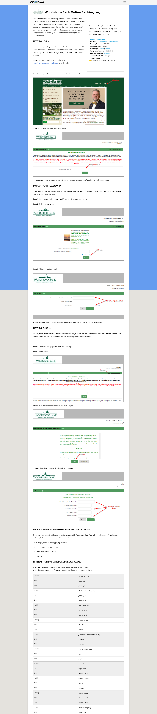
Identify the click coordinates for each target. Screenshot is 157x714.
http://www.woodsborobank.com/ (108, 41)
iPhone (107, 49)
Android (101, 49)
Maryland (106, 53)
